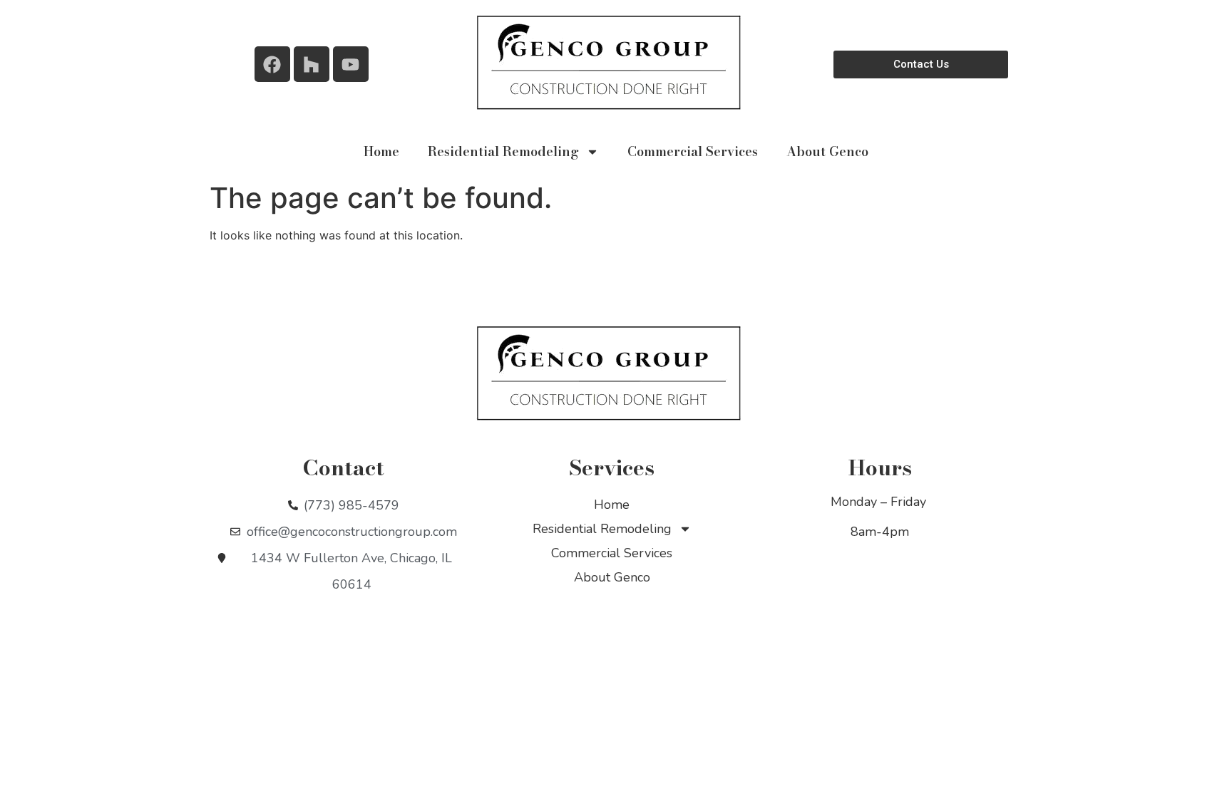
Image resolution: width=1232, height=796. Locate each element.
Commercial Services (692, 151)
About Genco (827, 151)
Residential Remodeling (503, 151)
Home (381, 151)
